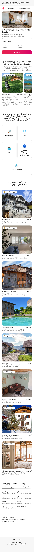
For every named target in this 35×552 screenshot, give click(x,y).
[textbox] (9, 47)
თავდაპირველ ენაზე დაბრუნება (11, 3)
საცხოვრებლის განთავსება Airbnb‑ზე (19, 8)
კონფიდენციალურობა (13, 544)
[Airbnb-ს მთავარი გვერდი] (3, 8)
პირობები (23, 544)
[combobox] (17, 42)
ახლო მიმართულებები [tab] (8, 487)
